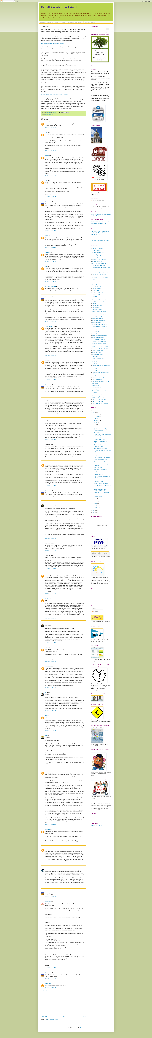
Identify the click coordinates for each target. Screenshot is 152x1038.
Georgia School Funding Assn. (99, 328)
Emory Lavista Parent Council (99, 300)
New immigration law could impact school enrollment (102, 445)
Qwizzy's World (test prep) (98, 358)
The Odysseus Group (97, 394)
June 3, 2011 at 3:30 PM (50, 379)
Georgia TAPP (95, 332)
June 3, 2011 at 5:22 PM (50, 485)
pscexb (46, 868)
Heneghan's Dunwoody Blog (98, 339)
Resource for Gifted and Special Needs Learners (101, 366)
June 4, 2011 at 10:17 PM (50, 987)
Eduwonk (94, 298)
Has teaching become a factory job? (102, 461)
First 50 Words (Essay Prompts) (99, 311)
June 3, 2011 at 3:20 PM (50, 355)
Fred (46, 266)
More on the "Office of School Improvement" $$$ (100, 470)
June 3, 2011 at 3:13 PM (50, 292)
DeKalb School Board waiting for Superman (101, 442)
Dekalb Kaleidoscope (97, 285)
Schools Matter (95, 370)
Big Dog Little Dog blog (98, 252)
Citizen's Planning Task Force (99, 259)
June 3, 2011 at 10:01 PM (50, 687)
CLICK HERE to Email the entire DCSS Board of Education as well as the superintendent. (100, 223)
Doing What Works (96, 290)
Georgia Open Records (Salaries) (99, 324)
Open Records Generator (97, 354)
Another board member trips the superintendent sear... (101, 473)
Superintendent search (49, 114)
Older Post (83, 1016)
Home (64, 1016)
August (96, 422)
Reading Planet (95, 362)
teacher (46, 235)
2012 (94, 410)
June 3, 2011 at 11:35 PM (50, 730)
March (95, 503)
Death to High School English (100, 448)
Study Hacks (95, 383)
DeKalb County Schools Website (99, 283)
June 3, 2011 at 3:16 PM (50, 321)
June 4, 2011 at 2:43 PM (50, 967)
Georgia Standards (96, 330)
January (96, 507)
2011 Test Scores (97, 432)
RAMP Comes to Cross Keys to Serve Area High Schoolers (102, 435)
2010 (94, 510)
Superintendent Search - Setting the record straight (102, 464)
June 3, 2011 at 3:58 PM (50, 395)
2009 (94, 512)
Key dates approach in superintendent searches (52, 43)
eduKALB (94, 296)
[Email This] (62, 112)
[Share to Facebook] (66, 112)
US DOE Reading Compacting (99, 399)
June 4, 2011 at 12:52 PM (50, 896)
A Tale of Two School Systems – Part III (102, 451)
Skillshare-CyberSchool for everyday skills (100, 373)
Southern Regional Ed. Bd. (98, 377)
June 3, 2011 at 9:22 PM (50, 618)
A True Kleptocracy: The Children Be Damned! (102, 486)
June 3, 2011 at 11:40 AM (50, 150)
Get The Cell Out (96, 333)
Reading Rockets (96, 363)
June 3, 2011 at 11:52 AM (50, 175)
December (96, 414)
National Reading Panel (97, 350)
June (95, 427)
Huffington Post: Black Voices (99, 341)
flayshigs (47, 155)
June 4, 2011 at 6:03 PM (50, 978)
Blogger (82, 1028)
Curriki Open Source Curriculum (99, 271)
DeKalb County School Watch (59, 7)
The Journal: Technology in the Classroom (99, 391)
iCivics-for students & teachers (99, 343)
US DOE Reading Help (97, 401)
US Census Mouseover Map (98, 398)
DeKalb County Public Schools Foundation (99, 275)
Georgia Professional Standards (99, 326)
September (96, 420)
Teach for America (96, 387)
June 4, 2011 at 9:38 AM (50, 863)
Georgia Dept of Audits (97, 318)
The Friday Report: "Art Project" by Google (102, 477)
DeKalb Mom (48, 983)
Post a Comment (47, 991)
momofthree (48, 901)
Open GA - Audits (96, 352)
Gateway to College (96, 313)
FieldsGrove (47, 848)
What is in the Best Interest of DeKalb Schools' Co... (100, 438)
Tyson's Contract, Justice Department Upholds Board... (102, 429)
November (96, 416)
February (96, 505)
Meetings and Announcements (74, 22)
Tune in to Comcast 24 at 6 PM (101, 483)
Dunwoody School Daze (97, 292)
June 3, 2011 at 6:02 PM (50, 498)
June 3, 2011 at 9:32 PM (50, 642)
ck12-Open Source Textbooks (99, 263)
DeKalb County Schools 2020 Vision (100, 281)
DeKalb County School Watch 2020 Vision (100, 278)
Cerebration (48, 201)
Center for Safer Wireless (98, 256)
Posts (94, 608)
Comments (95, 611)
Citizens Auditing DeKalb (98, 261)
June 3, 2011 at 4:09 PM (50, 415)
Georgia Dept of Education (98, 320)
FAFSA (94, 303)
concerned (47, 252)
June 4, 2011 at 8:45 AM (50, 824)
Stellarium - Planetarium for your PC (100, 381)
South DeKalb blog (96, 375)
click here (104, 208)
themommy (47, 829)
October (96, 418)
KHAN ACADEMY (96, 345)
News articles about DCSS (46, 22)
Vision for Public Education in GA (100, 403)
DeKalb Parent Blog (96, 288)
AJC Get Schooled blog (97, 248)
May (95, 499)
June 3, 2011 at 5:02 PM (50, 458)
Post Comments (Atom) (52, 1019)
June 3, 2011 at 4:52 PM (50, 439)
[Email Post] (59, 112)
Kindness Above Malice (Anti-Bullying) (101, 347)
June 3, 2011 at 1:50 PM (50, 230)
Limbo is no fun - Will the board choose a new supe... (101, 493)
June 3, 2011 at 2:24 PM (50, 261)
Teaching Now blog (96, 389)
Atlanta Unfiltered (96, 250)
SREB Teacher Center (97, 379)
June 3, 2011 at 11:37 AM (50, 127)
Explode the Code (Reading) (98, 301)
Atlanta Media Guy (49, 326)
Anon (46, 122)
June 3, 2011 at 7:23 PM (50, 538)
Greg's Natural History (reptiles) (99, 335)
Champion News (96, 257)
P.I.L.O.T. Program (96, 356)
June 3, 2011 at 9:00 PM (50, 593)
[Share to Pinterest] (68, 112)
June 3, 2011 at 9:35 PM (50, 661)
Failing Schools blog (97, 305)
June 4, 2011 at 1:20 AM (50, 766)
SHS (46, 503)
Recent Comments (96, 200)
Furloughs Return (98, 496)
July (95, 424)
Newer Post (44, 1016)
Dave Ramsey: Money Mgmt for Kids (100, 272)
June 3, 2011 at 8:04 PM (50, 550)
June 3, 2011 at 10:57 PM (50, 710)
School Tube (95, 369)
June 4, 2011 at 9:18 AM (50, 843)
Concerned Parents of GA (98, 269)
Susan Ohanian (95, 385)
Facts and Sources (60, 22)
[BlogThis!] (63, 112)
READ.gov (94, 360)
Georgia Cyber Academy (98, 317)
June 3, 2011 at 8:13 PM (50, 569)
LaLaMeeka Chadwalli (50, 286)
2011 (94, 412)
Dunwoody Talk (96, 294)
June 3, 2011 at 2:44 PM (50, 281)
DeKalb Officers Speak (97, 286)
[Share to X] (65, 112)
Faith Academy (95, 307)
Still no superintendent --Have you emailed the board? (54, 94)
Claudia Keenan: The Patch (98, 265)
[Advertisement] (64, 1003)
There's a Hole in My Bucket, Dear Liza (101, 454)
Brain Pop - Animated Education (99, 254)
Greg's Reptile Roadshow (98, 337)
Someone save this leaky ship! (100, 459)
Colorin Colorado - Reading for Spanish (101, 267)
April (95, 501)
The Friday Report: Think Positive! (102, 457)
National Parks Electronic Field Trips (100, 348)
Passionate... (48, 574)
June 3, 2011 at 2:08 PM (50, 247)
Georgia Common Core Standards (100, 315)
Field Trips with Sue (97, 309)
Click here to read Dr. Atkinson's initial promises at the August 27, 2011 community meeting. (100, 232)
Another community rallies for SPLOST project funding (100, 489)
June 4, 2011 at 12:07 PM (50, 886)
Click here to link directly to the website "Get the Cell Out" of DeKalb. (100, 241)
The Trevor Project (96, 396)
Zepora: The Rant (98, 467)
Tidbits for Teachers (90, 22)
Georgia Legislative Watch (98, 322)
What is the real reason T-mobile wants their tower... (101, 480)
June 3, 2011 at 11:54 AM (50, 197)
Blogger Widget (101, 200)
